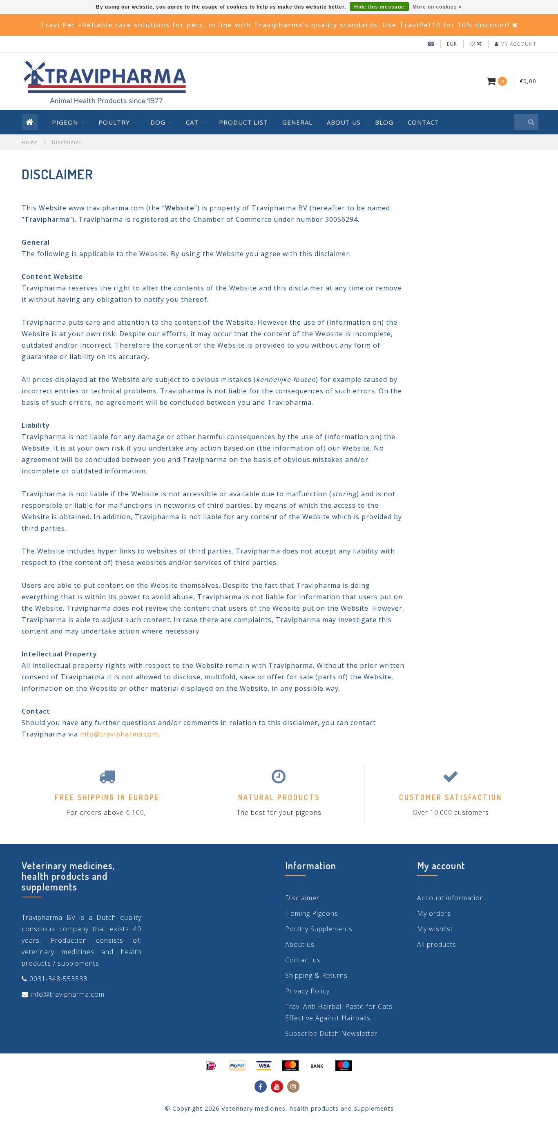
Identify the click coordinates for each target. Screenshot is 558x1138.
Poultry (114, 122)
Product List (243, 122)
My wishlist (435, 928)
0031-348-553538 (58, 978)
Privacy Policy (307, 990)
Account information (450, 897)
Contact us (303, 959)
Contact (423, 122)
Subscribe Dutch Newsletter (331, 1033)
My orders (434, 913)
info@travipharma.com (119, 734)
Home (30, 142)
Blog (384, 122)
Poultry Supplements (319, 928)
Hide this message (379, 7)
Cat (192, 122)
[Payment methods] (211, 1066)
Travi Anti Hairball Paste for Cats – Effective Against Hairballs (341, 1012)
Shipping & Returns (316, 975)
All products (436, 944)
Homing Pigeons (311, 913)
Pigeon (65, 122)
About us (344, 122)
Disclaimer (302, 897)
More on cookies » (437, 7)
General (297, 122)
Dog (157, 122)
